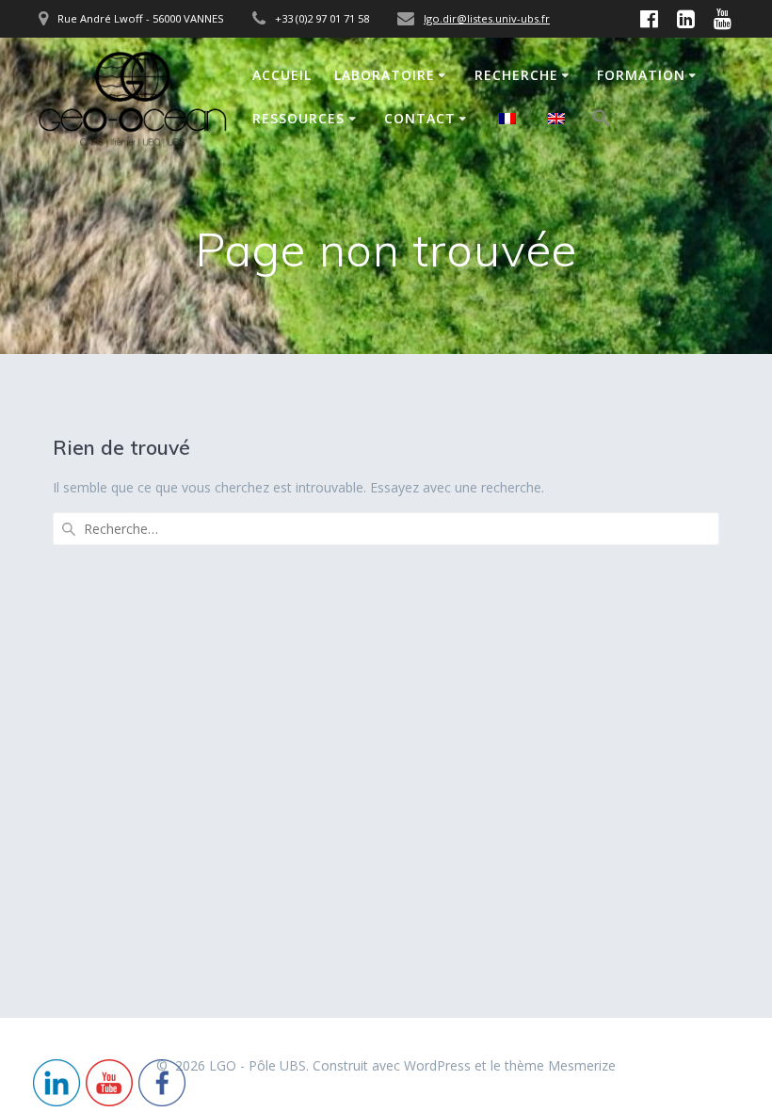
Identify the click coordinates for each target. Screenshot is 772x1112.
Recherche (516, 75)
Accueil (282, 75)
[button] (601, 120)
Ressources (298, 118)
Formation (641, 75)
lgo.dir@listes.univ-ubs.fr (487, 18)
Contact (420, 118)
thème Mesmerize (560, 1065)
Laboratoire (384, 75)
